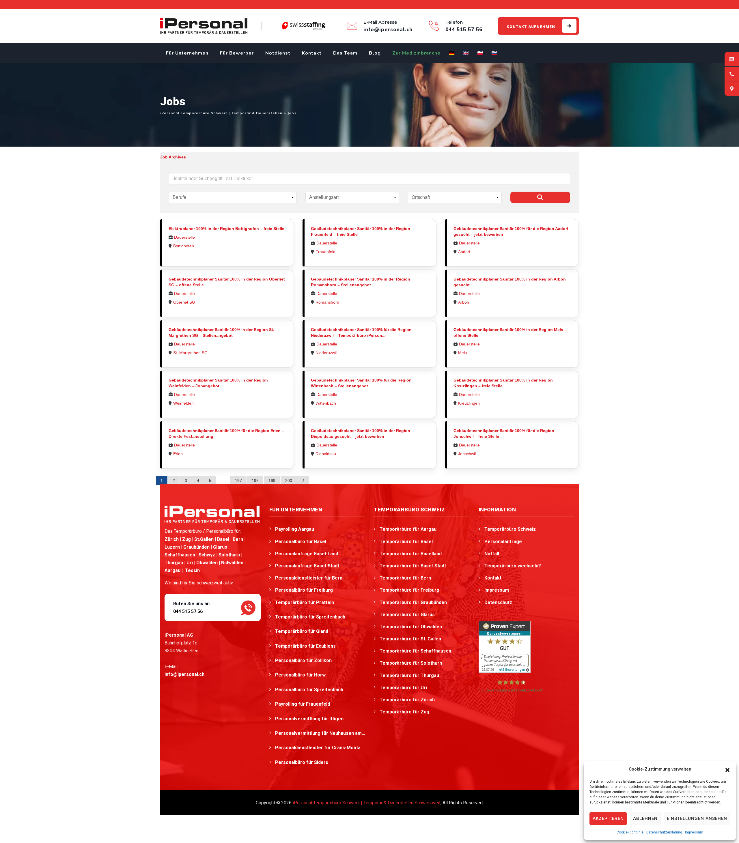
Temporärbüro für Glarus (407, 614)
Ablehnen (645, 818)
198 (255, 480)
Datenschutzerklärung (664, 832)
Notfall (491, 553)
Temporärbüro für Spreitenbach (310, 617)
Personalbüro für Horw (301, 675)
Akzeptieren (608, 818)
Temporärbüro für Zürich (407, 699)
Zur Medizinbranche (416, 53)
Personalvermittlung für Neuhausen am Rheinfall (320, 733)
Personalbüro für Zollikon (304, 660)
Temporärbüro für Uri (403, 687)
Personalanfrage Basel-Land (306, 553)
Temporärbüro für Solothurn (411, 663)
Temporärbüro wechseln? (512, 566)
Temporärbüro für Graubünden (413, 602)
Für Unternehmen (187, 53)
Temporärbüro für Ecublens (306, 646)
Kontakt (312, 53)
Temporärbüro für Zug (404, 712)
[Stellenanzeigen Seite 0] (303, 480)
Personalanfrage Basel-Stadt (307, 566)
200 (288, 480)
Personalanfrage (503, 541)
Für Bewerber (237, 53)
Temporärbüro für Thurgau (409, 675)
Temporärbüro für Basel (406, 541)
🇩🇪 (452, 53)
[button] (727, 769)
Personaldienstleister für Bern (308, 578)
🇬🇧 (466, 53)
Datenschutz (498, 602)
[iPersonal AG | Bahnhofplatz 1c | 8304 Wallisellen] (732, 88)
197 (238, 480)
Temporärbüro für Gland (302, 631)
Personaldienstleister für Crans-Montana (320, 747)
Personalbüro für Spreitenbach (309, 689)
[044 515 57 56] (732, 74)
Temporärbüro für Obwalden (411, 626)
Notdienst (277, 53)
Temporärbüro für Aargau (408, 529)
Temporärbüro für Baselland (411, 553)
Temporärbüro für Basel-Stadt (413, 566)
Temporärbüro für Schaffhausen (415, 651)
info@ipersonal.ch (184, 674)
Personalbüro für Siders (302, 762)
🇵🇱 (480, 53)
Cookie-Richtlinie (630, 832)
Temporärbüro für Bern (405, 578)
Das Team (345, 53)
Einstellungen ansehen (697, 818)
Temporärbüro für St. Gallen (410, 639)
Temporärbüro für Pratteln (305, 602)
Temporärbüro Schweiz (510, 529)
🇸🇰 (494, 53)
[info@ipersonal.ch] (732, 59)
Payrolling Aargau (294, 529)
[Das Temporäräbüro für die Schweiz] (203, 26)
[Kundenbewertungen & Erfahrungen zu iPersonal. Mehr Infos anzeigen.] (505, 646)
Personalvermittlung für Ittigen (310, 718)
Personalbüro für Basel (300, 541)
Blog (375, 53)
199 (271, 480)
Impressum (694, 832)
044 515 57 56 (188, 611)
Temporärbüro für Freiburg (409, 590)
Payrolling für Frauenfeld (303, 704)
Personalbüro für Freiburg (304, 590)
